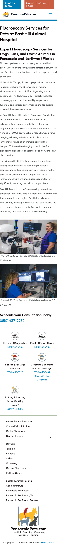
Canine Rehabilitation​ (18, 426)
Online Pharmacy (15, 431)
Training (10, 448)
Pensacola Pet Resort (17, 490)
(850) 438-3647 (42, 372)
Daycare (10, 443)
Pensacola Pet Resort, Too (20, 495)
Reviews (10, 453)
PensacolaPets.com (23, 14)
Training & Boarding (15, 401)
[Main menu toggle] (50, 14)
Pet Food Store (14, 472)
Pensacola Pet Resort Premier (22, 500)
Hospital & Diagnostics (15, 343)
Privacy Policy (47, 542)
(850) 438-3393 (15, 372)
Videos (10, 458)
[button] (12, 4)
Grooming (11, 463)
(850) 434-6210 (15, 408)
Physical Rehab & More (42, 343)
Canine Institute (14, 485)
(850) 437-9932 (12, 320)
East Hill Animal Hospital (19, 421)
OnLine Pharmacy (16, 468)
